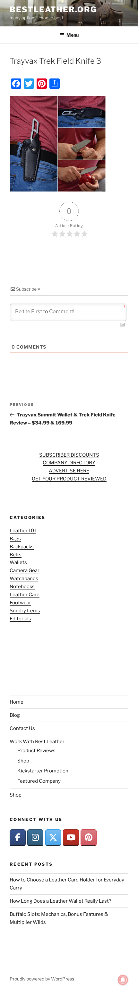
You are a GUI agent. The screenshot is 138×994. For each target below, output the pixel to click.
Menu (72, 35)
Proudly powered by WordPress (42, 978)
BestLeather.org (53, 9)
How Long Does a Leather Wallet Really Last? (60, 901)
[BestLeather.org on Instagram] (35, 837)
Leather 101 (23, 530)
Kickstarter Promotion (42, 771)
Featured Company (39, 781)
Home (16, 702)
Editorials (20, 619)
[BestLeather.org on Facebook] (18, 837)
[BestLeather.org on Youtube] (71, 837)
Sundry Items (25, 611)
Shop (23, 761)
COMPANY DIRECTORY (69, 463)
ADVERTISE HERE (69, 471)
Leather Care (24, 594)
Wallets (18, 562)
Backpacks (22, 547)
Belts (16, 555)
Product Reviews (36, 750)
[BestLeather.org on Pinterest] (89, 837)
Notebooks (22, 586)
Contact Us (22, 728)
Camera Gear (24, 570)
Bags (15, 539)
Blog (15, 715)
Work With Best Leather (37, 741)
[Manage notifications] (123, 980)
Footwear (20, 603)
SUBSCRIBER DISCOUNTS (69, 455)
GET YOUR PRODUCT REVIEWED (69, 479)
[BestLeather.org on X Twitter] (53, 837)
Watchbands (24, 578)
